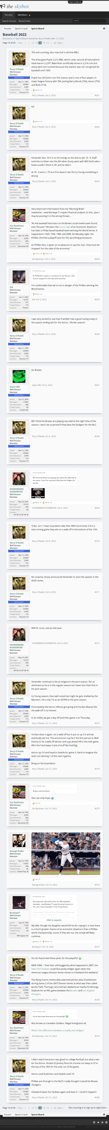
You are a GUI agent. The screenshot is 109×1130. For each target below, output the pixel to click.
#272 (97, 643)
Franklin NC (24, 410)
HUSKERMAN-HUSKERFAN (17, 490)
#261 (97, 95)
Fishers (25, 308)
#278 (97, 999)
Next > (61, 43)
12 (33, 43)
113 (27, 90)
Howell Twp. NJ (22, 871)
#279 (97, 1036)
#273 (97, 723)
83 (27, 407)
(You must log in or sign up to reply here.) (87, 1107)
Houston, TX (23, 92)
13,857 (25, 863)
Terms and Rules (92, 1127)
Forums (8, 14)
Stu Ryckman (17, 225)
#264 (97, 259)
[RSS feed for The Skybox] (106, 1122)
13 (36, 43)
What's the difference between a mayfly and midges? (57, 1030)
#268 (97, 436)
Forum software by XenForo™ (20, 1127)
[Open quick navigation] (104, 28)
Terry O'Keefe (44, 38)
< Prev (19, 43)
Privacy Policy (103, 1127)
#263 (97, 181)
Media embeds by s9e (48, 1127)
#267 (97, 385)
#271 (97, 592)
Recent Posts (24, 21)
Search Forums (9, 21)
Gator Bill (15, 386)
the (17, 5)
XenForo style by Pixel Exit (66, 1127)
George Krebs (17, 851)
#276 (97, 884)
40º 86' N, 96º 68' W (21, 515)
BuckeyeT (15, 912)
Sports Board (22, 38)
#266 (97, 334)
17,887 (25, 402)
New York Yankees (40, 968)
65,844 (25, 84)
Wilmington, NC (22, 936)
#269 (97, 508)
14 (40, 43)
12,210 (25, 504)
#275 (97, 808)
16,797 (25, 300)
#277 (97, 946)
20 (55, 43)
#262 (97, 126)
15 (44, 43)
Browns (74, 990)
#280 (97, 1097)
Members (22, 14)
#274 (97, 768)
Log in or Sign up (75, 2)
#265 (97, 299)
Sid (11, 287)
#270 (97, 541)
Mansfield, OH (23, 246)
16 (47, 43)
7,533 (26, 925)
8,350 (26, 238)
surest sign (64, 226)
